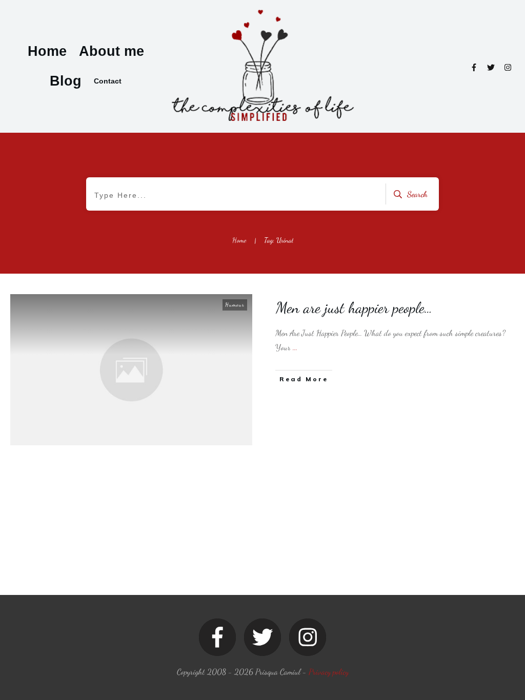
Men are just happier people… (354, 307)
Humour (235, 304)
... (295, 347)
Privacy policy (329, 671)
